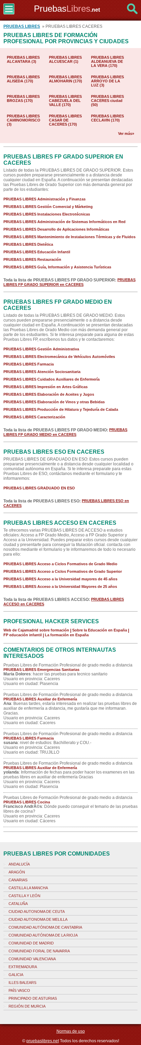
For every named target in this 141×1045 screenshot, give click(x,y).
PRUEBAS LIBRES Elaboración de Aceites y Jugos (48, 394)
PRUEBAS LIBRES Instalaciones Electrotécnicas (46, 214)
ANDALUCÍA (19, 864)
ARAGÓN (17, 872)
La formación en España (67, 635)
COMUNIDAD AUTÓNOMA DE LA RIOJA (43, 935)
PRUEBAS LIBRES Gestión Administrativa (41, 349)
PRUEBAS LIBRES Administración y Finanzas (44, 199)
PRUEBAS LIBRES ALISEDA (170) (23, 79)
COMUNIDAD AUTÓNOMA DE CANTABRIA (45, 927)
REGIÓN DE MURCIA (27, 1006)
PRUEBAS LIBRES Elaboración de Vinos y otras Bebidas (54, 402)
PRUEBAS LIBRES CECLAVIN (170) (107, 118)
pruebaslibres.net (42, 1040)
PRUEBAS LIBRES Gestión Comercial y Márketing (48, 207)
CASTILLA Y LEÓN (24, 896)
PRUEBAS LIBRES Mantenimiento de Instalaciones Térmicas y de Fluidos (69, 237)
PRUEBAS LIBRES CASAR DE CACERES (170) (65, 120)
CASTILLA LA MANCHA (28, 888)
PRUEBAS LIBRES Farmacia (28, 364)
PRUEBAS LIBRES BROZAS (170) (23, 98)
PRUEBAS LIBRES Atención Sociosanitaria (41, 372)
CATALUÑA (18, 904)
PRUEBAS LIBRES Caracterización (34, 417)
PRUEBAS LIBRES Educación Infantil (36, 252)
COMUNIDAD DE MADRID (31, 943)
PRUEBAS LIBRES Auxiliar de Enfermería (40, 699)
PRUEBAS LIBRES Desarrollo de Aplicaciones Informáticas (56, 229)
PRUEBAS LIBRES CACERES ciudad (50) (107, 100)
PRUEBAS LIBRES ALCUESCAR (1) (65, 59)
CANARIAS (18, 880)
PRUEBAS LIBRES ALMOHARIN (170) (65, 79)
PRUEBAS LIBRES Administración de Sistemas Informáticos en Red (64, 222)
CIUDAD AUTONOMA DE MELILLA (38, 919)
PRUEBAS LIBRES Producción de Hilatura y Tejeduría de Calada (60, 409)
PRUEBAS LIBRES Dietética (28, 244)
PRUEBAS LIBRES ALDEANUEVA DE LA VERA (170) (107, 61)
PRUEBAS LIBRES (21, 26)
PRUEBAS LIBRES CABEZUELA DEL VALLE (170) (65, 100)
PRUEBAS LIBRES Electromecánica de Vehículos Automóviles (59, 357)
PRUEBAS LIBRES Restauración (32, 259)
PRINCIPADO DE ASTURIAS (33, 998)
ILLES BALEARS (22, 982)
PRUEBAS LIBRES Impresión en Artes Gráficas (45, 387)
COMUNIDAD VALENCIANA (32, 959)
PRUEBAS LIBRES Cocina (26, 802)
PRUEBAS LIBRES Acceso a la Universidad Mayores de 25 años (60, 586)
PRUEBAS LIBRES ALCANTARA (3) (23, 59)
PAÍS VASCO (19, 990)
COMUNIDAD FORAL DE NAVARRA (39, 951)
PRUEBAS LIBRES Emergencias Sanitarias (41, 669)
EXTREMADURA (23, 967)
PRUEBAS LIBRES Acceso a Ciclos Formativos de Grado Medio (60, 564)
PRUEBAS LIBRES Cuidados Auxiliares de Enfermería (51, 379)
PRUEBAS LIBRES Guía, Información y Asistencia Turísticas (57, 267)
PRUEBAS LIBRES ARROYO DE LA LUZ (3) (107, 81)
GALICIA (16, 975)
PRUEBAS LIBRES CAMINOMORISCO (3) (23, 120)
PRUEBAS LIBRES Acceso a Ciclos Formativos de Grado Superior (62, 571)
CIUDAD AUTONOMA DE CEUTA (37, 911)
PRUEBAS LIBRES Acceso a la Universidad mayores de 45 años (60, 579)
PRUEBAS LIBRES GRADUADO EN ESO (39, 488)
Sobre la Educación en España (99, 630)
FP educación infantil (22, 635)
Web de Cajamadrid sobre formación (36, 630)
